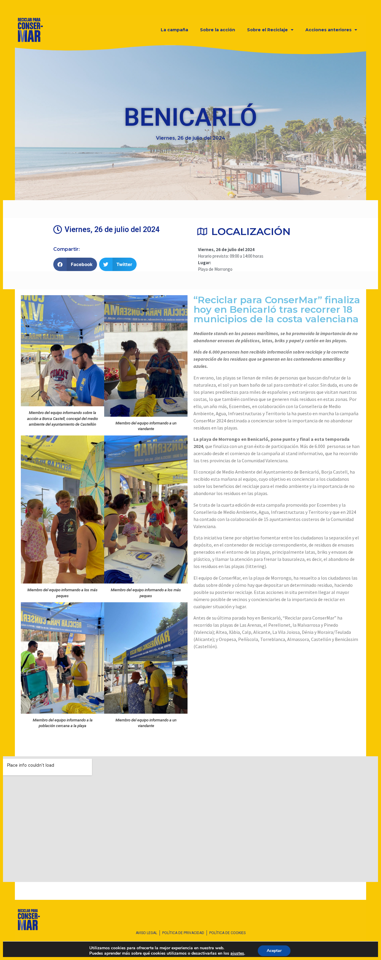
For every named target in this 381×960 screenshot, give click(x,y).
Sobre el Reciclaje (267, 29)
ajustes (237, 953)
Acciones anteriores (328, 29)
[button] (75, 264)
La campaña (174, 29)
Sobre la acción (217, 29)
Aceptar (274, 950)
